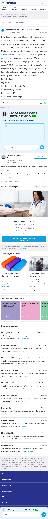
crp (25, 58)
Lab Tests (33, 9)
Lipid (3, 96)
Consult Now (40, 156)
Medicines (24, 9)
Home (2, 14)
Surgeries (43, 9)
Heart (23, 14)
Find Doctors (4, 8)
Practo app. (22, 248)
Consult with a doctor (12, 14)
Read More (25, 339)
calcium (4, 54)
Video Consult (14, 8)
